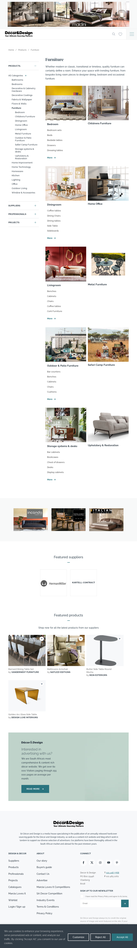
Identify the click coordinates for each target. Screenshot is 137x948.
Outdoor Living (19, 188)
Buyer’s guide (44, 867)
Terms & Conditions (48, 906)
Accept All (122, 937)
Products (13, 867)
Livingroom (21, 129)
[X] (92, 863)
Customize (78, 937)
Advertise (42, 880)
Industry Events (45, 900)
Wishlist (12, 900)
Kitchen (16, 175)
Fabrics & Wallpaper (22, 99)
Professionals (17, 214)
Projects (13, 222)
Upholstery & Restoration (22, 157)
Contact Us (43, 873)
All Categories (16, 75)
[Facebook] (83, 863)
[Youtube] (108, 863)
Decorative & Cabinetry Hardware (23, 89)
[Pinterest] (117, 863)
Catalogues (14, 887)
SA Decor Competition (49, 893)
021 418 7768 (112, 872)
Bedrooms (17, 84)
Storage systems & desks (24, 150)
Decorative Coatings (22, 95)
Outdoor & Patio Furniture (23, 139)
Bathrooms (17, 80)
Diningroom (21, 121)
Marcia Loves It (17, 893)
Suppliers (14, 205)
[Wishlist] (120, 34)
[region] (68, 936)
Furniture (16, 108)
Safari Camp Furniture (26, 144)
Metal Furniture (23, 133)
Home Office (21, 125)
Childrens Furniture (25, 116)
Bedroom (20, 112)
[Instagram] (100, 863)
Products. (14, 66)
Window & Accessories (23, 192)
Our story (42, 860)
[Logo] (56, 34)
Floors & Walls (19, 103)
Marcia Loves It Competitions (53, 887)
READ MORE (35, 789)
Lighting (16, 180)
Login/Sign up (16, 906)
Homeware (17, 171)
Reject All (100, 937)
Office (15, 184)
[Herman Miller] (53, 582)
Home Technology (21, 167)
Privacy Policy (44, 913)
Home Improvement (22, 162)
